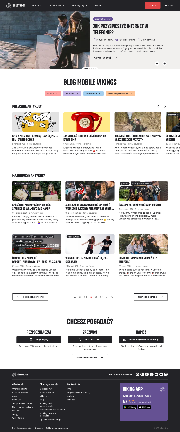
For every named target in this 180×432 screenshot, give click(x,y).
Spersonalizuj (88, 239)
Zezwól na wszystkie (127, 239)
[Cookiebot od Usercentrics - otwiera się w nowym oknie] (134, 191)
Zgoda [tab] (50, 200)
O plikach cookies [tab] (129, 200)
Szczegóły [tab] (90, 200)
